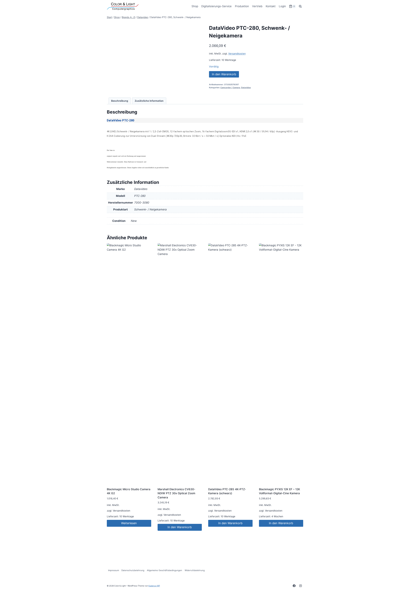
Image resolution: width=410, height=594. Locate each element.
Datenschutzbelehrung (132, 570)
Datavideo (246, 87)
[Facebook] (294, 585)
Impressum (113, 570)
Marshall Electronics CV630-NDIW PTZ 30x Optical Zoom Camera (176, 493)
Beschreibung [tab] (119, 100)
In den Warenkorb (224, 74)
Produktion (242, 6)
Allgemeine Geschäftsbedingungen (164, 570)
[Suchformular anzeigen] (300, 6)
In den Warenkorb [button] (180, 527)
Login (282, 6)
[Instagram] (300, 585)
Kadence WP (154, 586)
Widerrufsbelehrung (195, 570)
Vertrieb (257, 6)
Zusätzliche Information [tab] (149, 100)
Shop (195, 6)
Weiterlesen (129, 523)
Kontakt (270, 6)
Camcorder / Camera (230, 87)
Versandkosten (237, 53)
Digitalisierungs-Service (216, 6)
